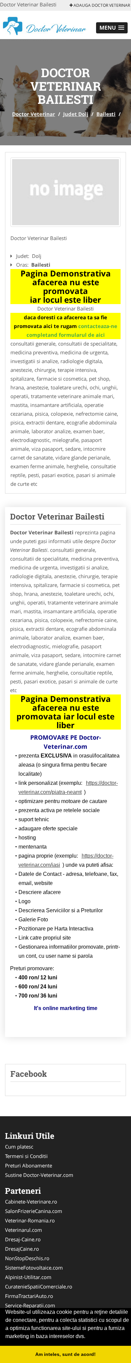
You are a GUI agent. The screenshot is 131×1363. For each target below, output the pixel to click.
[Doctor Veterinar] (44, 24)
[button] (112, 27)
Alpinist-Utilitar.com (28, 1277)
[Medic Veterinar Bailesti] (65, 192)
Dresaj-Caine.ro (23, 1239)
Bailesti (106, 114)
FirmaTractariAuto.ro (29, 1296)
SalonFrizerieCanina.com (33, 1211)
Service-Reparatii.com (30, 1305)
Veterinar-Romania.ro (30, 1220)
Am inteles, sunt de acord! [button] (65, 1354)
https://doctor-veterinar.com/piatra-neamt (68, 787)
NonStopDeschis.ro (27, 1258)
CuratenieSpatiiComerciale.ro (38, 1286)
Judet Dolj (75, 114)
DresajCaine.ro (22, 1249)
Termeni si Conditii (26, 1156)
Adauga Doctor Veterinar (101, 5)
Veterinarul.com (23, 1230)
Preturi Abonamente (28, 1165)
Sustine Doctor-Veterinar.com (39, 1175)
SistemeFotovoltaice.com (34, 1268)
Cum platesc (19, 1147)
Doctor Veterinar (33, 114)
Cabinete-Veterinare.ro (31, 1201)
